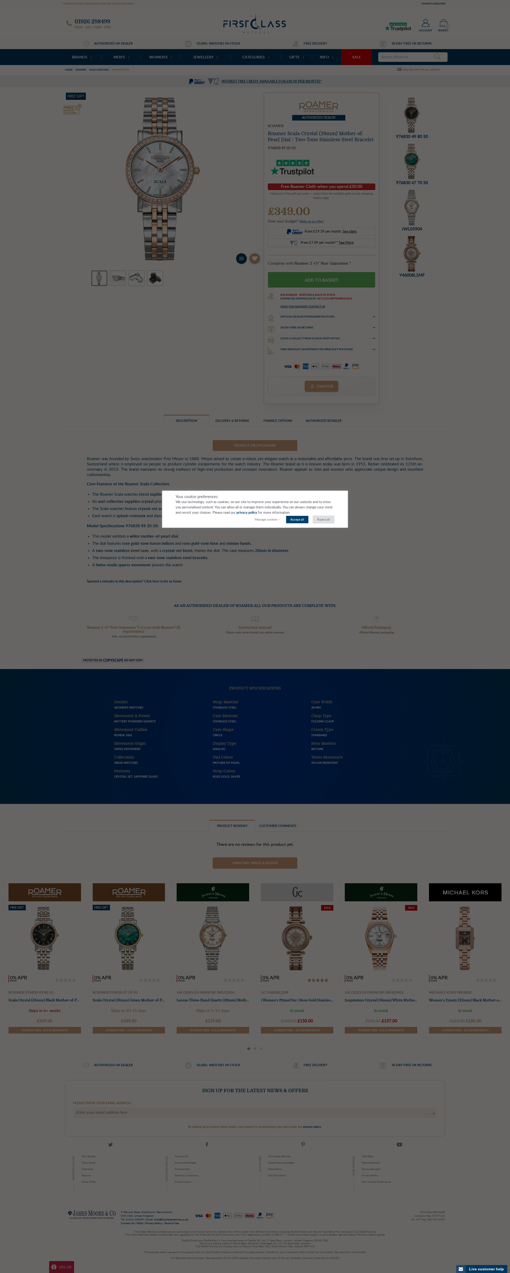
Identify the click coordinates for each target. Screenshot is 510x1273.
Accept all (297, 519)
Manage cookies (266, 519)
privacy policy (246, 513)
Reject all (323, 519)
